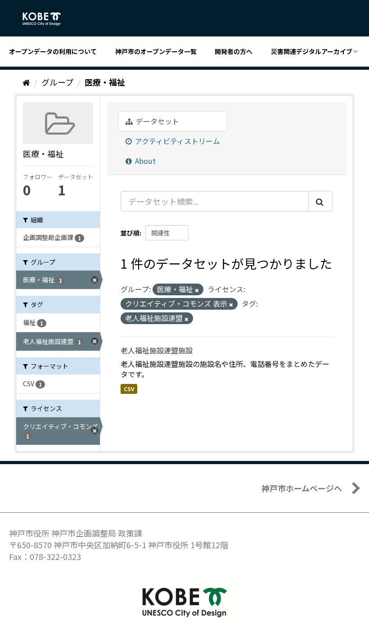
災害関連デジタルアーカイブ (311, 51)
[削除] (197, 289)
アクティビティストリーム (176, 140)
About (144, 160)
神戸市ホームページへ (301, 488)
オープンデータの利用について (53, 51)
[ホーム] (26, 82)
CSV (129, 389)
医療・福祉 (105, 82)
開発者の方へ (233, 51)
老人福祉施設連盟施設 (157, 350)
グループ (57, 82)
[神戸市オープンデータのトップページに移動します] (46, 19)
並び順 (130, 232)
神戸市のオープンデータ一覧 (156, 51)
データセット (156, 121)
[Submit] (320, 201)
